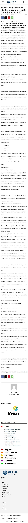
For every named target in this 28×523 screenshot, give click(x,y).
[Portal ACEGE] (14, 2)
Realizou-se (21, 7)
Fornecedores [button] (10, 458)
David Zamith (5, 14)
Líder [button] (7, 426)
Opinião (10, 7)
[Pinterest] (9, 17)
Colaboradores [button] (11, 452)
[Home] (14, 483)
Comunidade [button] (10, 455)
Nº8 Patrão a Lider (10, 443)
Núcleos (14, 7)
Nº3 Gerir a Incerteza (10, 433)
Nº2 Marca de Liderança (11, 431)
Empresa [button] (8, 449)
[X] (5, 17)
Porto (17, 7)
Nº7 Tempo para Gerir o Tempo (13, 441)
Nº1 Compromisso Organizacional (13, 429)
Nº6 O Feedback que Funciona (12, 439)
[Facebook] (2, 17)
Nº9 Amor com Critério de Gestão (13, 446)
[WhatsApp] (12, 17)
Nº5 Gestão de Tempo (10, 437)
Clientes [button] (8, 460)
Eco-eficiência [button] (10, 463)
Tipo (2, 7)
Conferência (6, 7)
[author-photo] (14, 390)
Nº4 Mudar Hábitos (10, 435)
